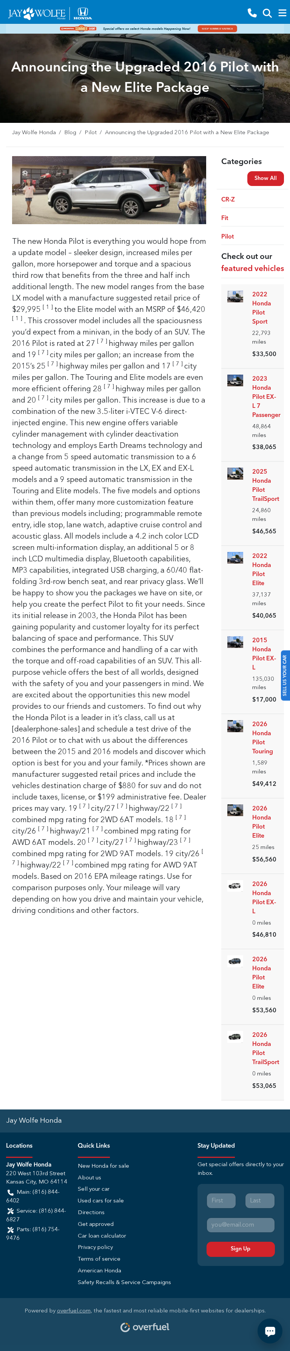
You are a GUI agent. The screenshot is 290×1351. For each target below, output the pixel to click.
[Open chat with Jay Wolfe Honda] (270, 1330)
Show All (266, 178)
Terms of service (99, 1259)
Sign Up (240, 1249)
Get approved (96, 1224)
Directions (91, 1213)
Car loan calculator (102, 1236)
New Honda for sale (103, 1166)
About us (89, 1178)
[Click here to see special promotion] (145, 29)
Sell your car (94, 1189)
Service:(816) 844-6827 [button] (36, 1215)
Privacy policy (95, 1247)
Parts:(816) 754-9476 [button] (33, 1234)
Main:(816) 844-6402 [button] (33, 1197)
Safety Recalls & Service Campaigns (124, 1283)
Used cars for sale (101, 1201)
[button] (252, 13)
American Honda (99, 1271)
